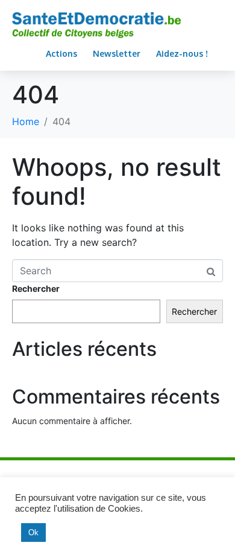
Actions (61, 53)
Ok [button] (33, 532)
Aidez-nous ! (182, 53)
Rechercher (36, 288)
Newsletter (116, 53)
